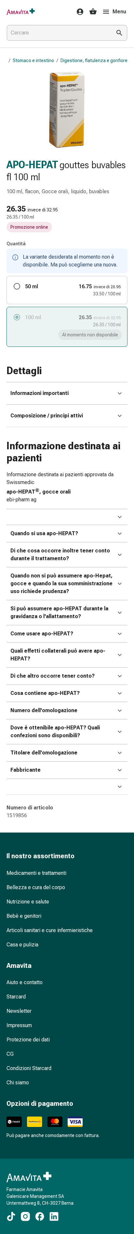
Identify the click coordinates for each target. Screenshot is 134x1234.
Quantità (16, 243)
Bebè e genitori (24, 916)
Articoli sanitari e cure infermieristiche (50, 930)
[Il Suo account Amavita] (78, 11)
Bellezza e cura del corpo (36, 887)
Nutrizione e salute (28, 902)
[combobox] (58, 33)
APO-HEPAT (32, 164)
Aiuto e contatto (25, 982)
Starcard (16, 997)
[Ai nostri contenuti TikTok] (11, 1216)
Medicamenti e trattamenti (36, 873)
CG (10, 1054)
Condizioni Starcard (29, 1068)
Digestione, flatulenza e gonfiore (93, 60)
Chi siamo (18, 1082)
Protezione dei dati (28, 1040)
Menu (119, 11)
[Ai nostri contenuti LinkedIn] (54, 1216)
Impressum (19, 1025)
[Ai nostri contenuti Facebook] (39, 1216)
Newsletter (19, 1011)
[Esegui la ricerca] (119, 33)
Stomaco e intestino (33, 60)
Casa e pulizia (22, 945)
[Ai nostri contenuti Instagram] (25, 1216)
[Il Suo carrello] (93, 11)
